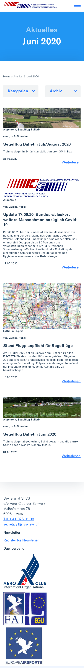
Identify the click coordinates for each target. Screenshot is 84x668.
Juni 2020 (42, 41)
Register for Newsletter (21, 540)
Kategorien (18, 91)
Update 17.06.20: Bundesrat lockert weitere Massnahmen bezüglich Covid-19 (40, 219)
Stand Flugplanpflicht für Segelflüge (38, 345)
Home (7, 76)
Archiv (56, 91)
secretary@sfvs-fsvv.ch (21, 524)
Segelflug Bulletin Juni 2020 (29, 434)
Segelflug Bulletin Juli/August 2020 (37, 144)
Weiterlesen (71, 162)
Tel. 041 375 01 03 (18, 519)
